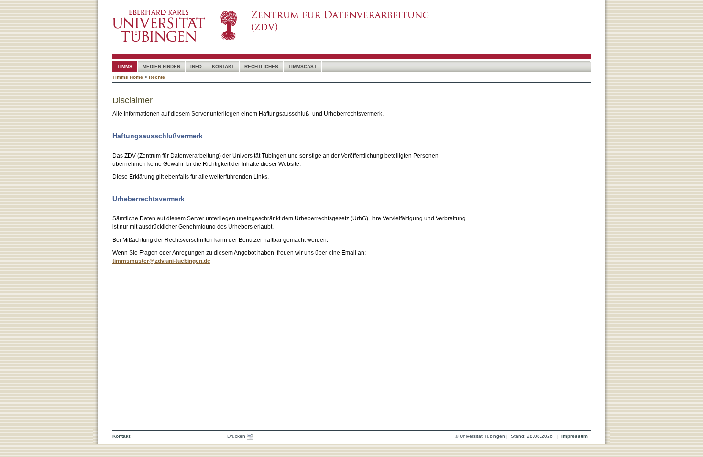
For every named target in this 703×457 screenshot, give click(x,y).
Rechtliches (261, 66)
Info (196, 66)
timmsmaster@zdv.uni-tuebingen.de (161, 261)
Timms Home (127, 77)
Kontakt (223, 66)
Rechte (157, 77)
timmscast (302, 66)
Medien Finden (161, 66)
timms (124, 66)
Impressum (574, 436)
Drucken (237, 436)
